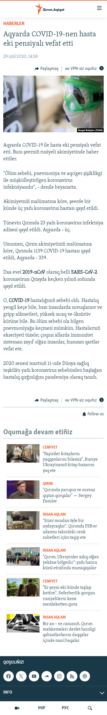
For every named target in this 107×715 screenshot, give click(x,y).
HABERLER (13, 23)
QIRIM (48, 484)
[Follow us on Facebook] (8, 676)
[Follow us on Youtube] (34, 676)
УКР (41, 708)
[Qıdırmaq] (90, 708)
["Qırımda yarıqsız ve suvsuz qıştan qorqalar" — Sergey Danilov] (23, 489)
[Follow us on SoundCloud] (46, 676)
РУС (65, 708)
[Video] (17, 708)
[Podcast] (85, 676)
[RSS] (72, 676)
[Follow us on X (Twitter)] (21, 676)
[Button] (46, 68)
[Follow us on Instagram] (59, 676)
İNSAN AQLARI (54, 515)
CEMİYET (50, 448)
